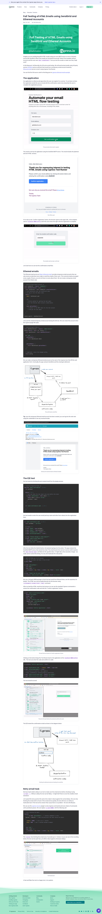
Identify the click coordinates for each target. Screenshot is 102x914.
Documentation (26, 898)
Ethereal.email (27, 69)
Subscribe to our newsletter (74, 902)
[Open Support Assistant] (98, 910)
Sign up (89, 7)
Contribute (25, 903)
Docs (25, 7)
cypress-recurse (36, 806)
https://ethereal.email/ (45, 274)
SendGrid (30, 67)
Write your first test (13, 902)
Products (19, 7)
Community (32, 7)
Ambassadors (39, 900)
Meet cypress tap (50, 2)
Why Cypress (12, 898)
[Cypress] (11, 7)
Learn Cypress (26, 905)
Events (38, 902)
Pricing (47, 7)
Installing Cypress (13, 900)
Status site (25, 902)
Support (52, 900)
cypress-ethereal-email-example (61, 72)
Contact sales (72, 7)
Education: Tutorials (32, 12)
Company (40, 7)
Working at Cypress (55, 902)
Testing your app (13, 903)
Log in (81, 7)
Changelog (25, 900)
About (51, 898)
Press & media (53, 905)
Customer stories (54, 903)
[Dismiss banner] (100, 2)
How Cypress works (13, 905)
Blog (24, 12)
